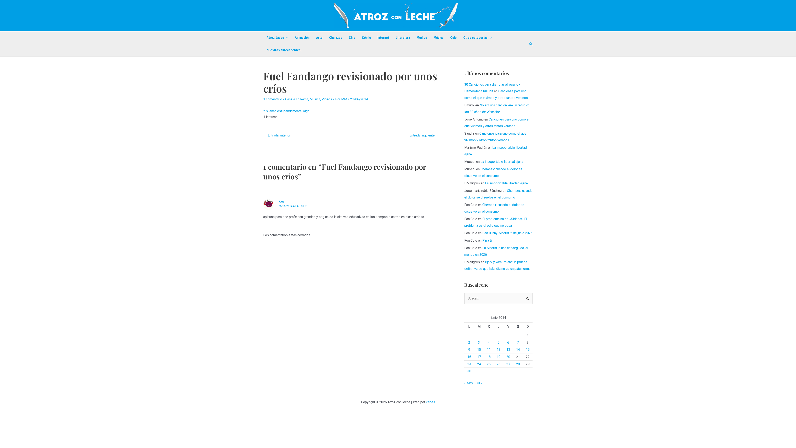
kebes (430, 402)
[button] (286, 38)
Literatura (403, 38)
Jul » (479, 383)
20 (508, 357)
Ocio (453, 38)
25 (489, 364)
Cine (352, 38)
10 (479, 350)
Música (439, 38)
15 (528, 350)
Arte (319, 38)
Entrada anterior (277, 135)
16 (469, 357)
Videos (327, 99)
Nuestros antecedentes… (285, 50)
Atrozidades (275, 38)
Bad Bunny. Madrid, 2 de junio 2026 (507, 233)
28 (518, 364)
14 (518, 350)
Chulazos (335, 38)
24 (479, 364)
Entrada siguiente (424, 135)
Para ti (487, 240)
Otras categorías (475, 38)
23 (469, 364)
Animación (302, 38)
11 (489, 350)
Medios (422, 38)
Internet (383, 38)
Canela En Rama (296, 99)
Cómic (366, 38)
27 (508, 364)
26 (498, 364)
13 (508, 350)
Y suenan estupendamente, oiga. (286, 111)
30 (469, 371)
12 (498, 350)
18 (489, 357)
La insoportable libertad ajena (502, 162)
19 (498, 357)
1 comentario (272, 99)
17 (479, 357)
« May (468, 383)
